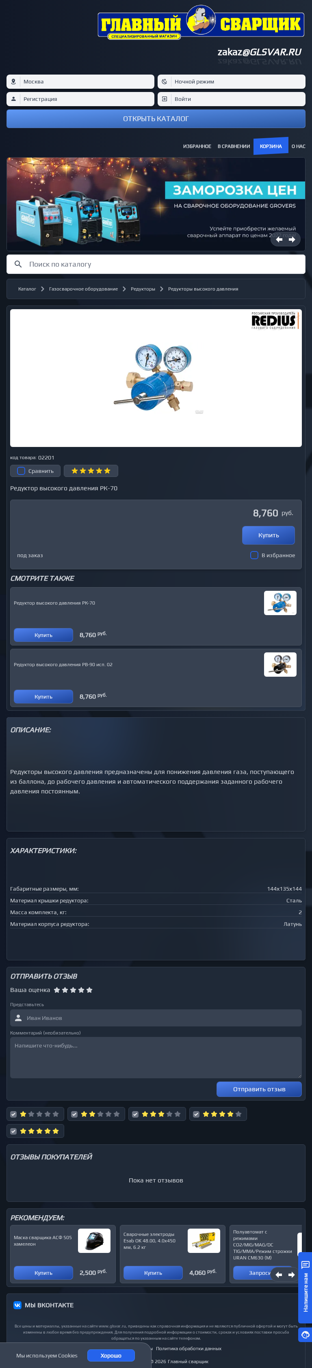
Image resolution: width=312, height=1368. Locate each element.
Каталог (27, 289)
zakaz (259, 51)
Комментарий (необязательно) (45, 1033)
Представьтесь (27, 1004)
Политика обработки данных (188, 1348)
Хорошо (111, 1355)
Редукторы (143, 289)
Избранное (197, 146)
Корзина (271, 146)
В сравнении (234, 146)
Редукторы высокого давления (203, 289)
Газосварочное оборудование (83, 289)
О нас (299, 146)
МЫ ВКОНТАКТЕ (49, 1305)
